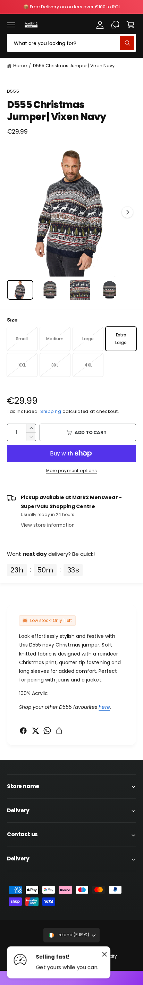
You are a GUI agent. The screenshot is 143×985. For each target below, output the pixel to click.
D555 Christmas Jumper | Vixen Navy (74, 65)
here (104, 707)
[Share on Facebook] (23, 730)
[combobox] (71, 43)
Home (20, 65)
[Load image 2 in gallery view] (50, 290)
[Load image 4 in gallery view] (109, 290)
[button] (11, 24)
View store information (48, 525)
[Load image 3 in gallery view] (80, 290)
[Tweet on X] (35, 730)
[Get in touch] (115, 24)
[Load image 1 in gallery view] (20, 290)
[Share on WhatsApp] (47, 730)
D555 (13, 91)
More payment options (71, 470)
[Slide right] (127, 212)
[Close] (104, 954)
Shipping (50, 411)
